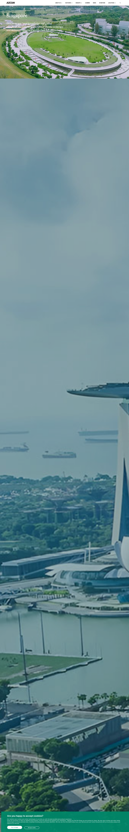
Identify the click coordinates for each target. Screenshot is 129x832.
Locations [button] (111, 2)
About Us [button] (58, 2)
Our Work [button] (68, 2)
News (94, 2)
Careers (87, 2)
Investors (102, 2)
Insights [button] (78, 2)
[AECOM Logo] (10, 2)
